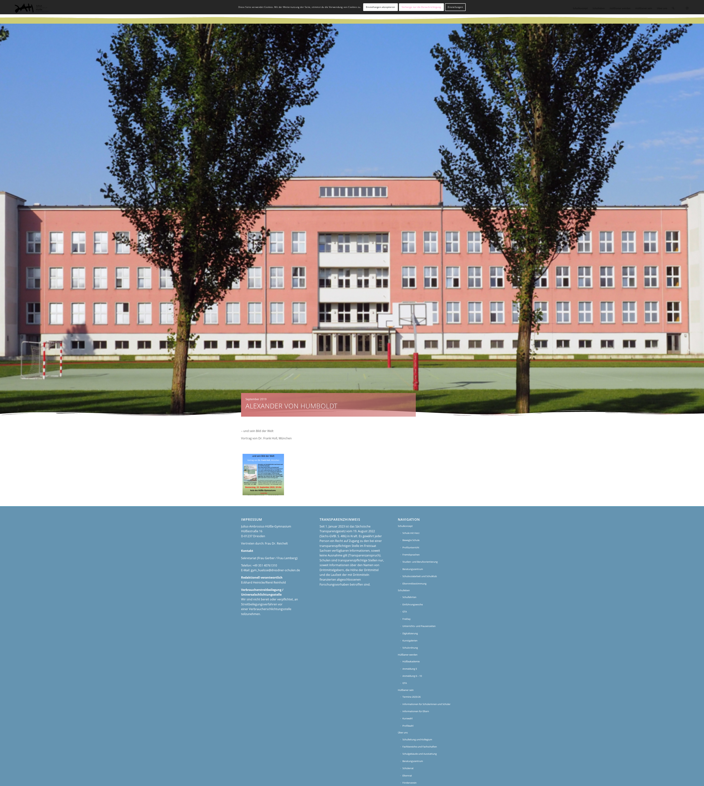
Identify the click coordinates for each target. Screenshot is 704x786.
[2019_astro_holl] (263, 474)
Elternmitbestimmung (414, 583)
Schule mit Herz (410, 533)
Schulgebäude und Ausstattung (419, 753)
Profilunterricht (410, 547)
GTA (404, 611)
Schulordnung (410, 647)
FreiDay (406, 619)
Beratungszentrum (412, 569)
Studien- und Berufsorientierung (420, 561)
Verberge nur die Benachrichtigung (421, 7)
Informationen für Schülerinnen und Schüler (426, 704)
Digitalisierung (410, 633)
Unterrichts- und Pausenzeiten (419, 626)
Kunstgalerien (409, 640)
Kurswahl (407, 718)
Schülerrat (408, 768)
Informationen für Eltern (415, 711)
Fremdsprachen (411, 554)
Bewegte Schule (410, 540)
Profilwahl (407, 725)
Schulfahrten (409, 597)
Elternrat (407, 775)
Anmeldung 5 (409, 668)
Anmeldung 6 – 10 (412, 676)
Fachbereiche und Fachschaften (419, 746)
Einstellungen (455, 7)
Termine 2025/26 (411, 696)
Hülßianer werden (407, 654)
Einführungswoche (412, 604)
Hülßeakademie (411, 661)
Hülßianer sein (406, 690)
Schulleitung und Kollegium (417, 739)
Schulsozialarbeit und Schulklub (419, 576)
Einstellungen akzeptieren (380, 7)
